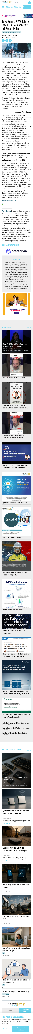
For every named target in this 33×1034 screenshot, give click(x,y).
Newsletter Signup (25, 1010)
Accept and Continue (21, 1029)
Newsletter (27, 7)
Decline (6, 1029)
